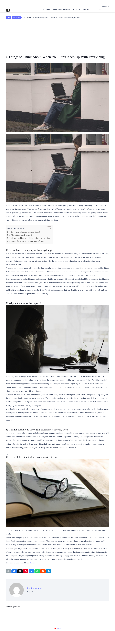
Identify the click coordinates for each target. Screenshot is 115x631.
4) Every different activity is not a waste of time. (26, 241)
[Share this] (14, 571)
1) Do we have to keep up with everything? (24, 232)
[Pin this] (25, 571)
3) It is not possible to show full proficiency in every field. (30, 238)
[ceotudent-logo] (8, 9)
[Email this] (8, 571)
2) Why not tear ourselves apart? (20, 235)
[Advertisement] (57, 36)
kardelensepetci (34, 588)
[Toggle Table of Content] (48, 228)
